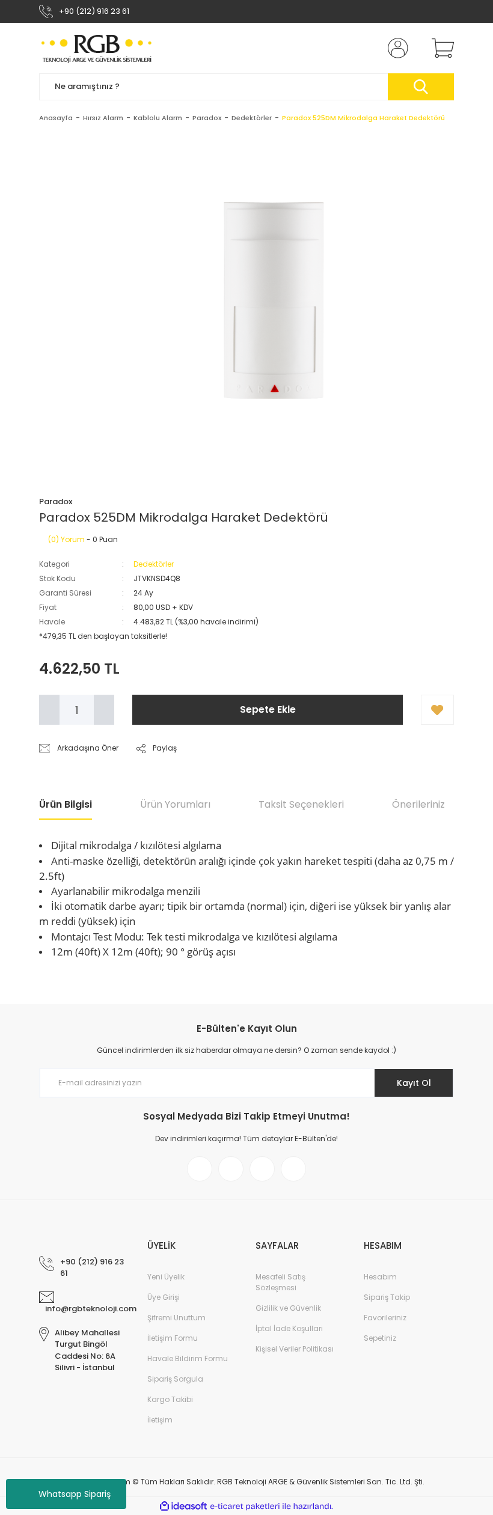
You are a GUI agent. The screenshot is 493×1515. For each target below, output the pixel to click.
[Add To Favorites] (437, 710)
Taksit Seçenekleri (301, 804)
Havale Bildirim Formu (187, 1358)
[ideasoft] (183, 1506)
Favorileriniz (385, 1317)
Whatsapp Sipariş (74, 1494)
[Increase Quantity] (104, 710)
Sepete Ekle (268, 709)
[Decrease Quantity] (49, 710)
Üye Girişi (163, 1297)
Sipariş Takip (387, 1297)
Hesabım (380, 1277)
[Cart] (440, 48)
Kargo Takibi (170, 1399)
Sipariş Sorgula (175, 1379)
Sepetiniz (380, 1338)
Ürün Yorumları (175, 804)
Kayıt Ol (414, 1083)
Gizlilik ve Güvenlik (288, 1308)
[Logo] (97, 48)
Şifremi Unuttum (176, 1317)
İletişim (160, 1420)
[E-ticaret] (245, 1506)
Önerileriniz (418, 804)
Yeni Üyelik (166, 1277)
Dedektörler (153, 564)
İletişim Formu (172, 1338)
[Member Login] (395, 48)
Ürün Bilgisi (65, 804)
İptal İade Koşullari (289, 1328)
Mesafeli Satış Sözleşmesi (280, 1282)
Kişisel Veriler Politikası (295, 1349)
